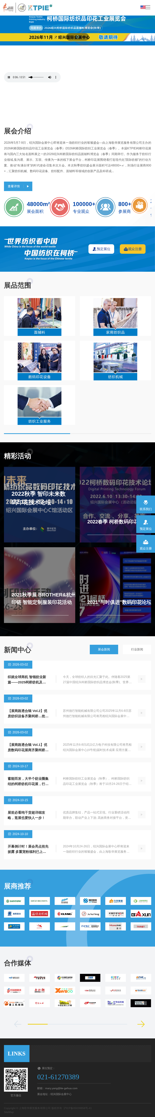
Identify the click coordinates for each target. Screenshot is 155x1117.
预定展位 (103, 249)
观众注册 (135, 249)
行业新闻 (137, 649)
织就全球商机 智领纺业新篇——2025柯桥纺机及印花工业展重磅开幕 (27, 682)
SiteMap (9, 1112)
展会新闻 (104, 649)
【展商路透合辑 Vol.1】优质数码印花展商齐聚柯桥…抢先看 (28, 750)
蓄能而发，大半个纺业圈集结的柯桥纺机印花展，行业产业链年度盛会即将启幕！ (28, 784)
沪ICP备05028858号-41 (78, 1108)
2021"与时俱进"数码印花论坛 (119, 602)
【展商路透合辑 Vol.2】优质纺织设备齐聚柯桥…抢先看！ (28, 716)
